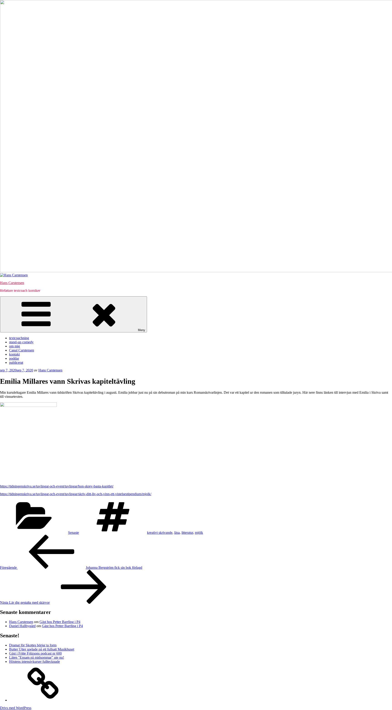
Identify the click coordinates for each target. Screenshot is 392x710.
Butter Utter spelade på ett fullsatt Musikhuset (41, 649)
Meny (141, 330)
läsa (177, 532)
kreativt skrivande (159, 532)
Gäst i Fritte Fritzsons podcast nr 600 (35, 653)
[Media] (43, 700)
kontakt (14, 354)
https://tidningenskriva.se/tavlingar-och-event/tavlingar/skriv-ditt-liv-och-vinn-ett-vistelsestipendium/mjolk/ (75, 494)
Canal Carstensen (21, 350)
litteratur (187, 532)
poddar (14, 358)
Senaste (73, 532)
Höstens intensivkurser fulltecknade (34, 661)
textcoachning (19, 338)
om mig (14, 346)
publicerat (16, 362)
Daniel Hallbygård (22, 626)
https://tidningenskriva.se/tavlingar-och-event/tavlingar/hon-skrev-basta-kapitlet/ (56, 486)
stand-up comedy (21, 342)
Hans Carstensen (12, 283)
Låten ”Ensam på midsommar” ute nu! (36, 657)
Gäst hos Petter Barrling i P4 (59, 622)
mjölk (199, 532)
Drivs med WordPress (15, 708)
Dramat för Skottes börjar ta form (32, 645)
